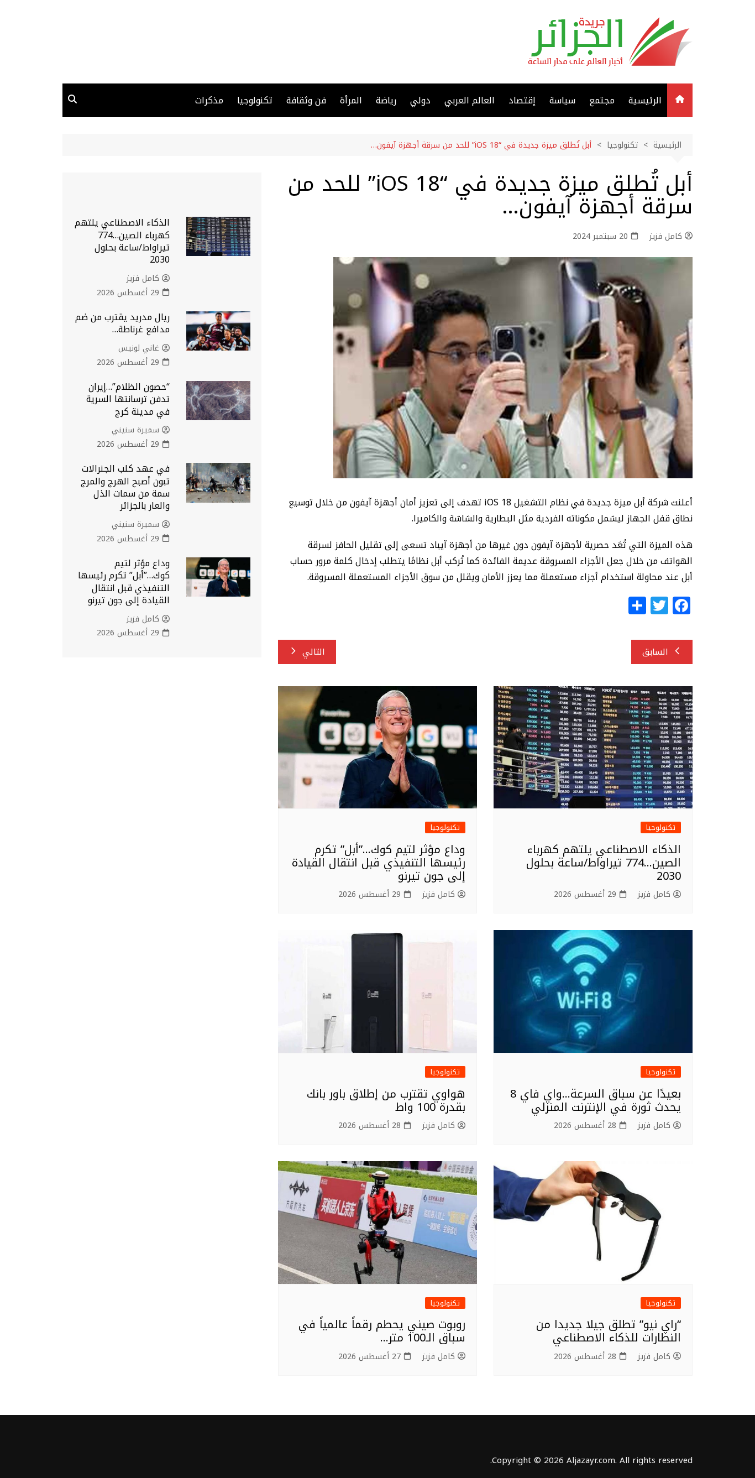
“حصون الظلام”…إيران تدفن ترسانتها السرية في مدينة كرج (128, 399)
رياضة (386, 100)
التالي (313, 652)
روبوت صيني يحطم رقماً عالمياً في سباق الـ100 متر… (381, 1331)
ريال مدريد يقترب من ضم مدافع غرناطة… (122, 323)
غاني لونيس (138, 348)
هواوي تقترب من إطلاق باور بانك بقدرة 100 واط (386, 1100)
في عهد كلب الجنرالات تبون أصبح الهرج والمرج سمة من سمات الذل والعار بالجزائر (125, 487)
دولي (420, 100)
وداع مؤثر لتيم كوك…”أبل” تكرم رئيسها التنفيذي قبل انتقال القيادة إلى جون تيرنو (378, 862)
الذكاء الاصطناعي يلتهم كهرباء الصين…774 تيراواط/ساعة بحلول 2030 (603, 862)
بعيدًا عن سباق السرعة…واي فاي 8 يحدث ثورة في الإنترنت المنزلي (595, 1100)
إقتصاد (522, 100)
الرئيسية (645, 100)
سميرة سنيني (135, 430)
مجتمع (602, 100)
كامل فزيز (665, 237)
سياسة (562, 100)
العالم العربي (469, 100)
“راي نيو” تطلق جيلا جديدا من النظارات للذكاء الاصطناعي (608, 1331)
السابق (655, 652)
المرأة (351, 100)
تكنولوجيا (254, 100)
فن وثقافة (306, 100)
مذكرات (209, 100)
